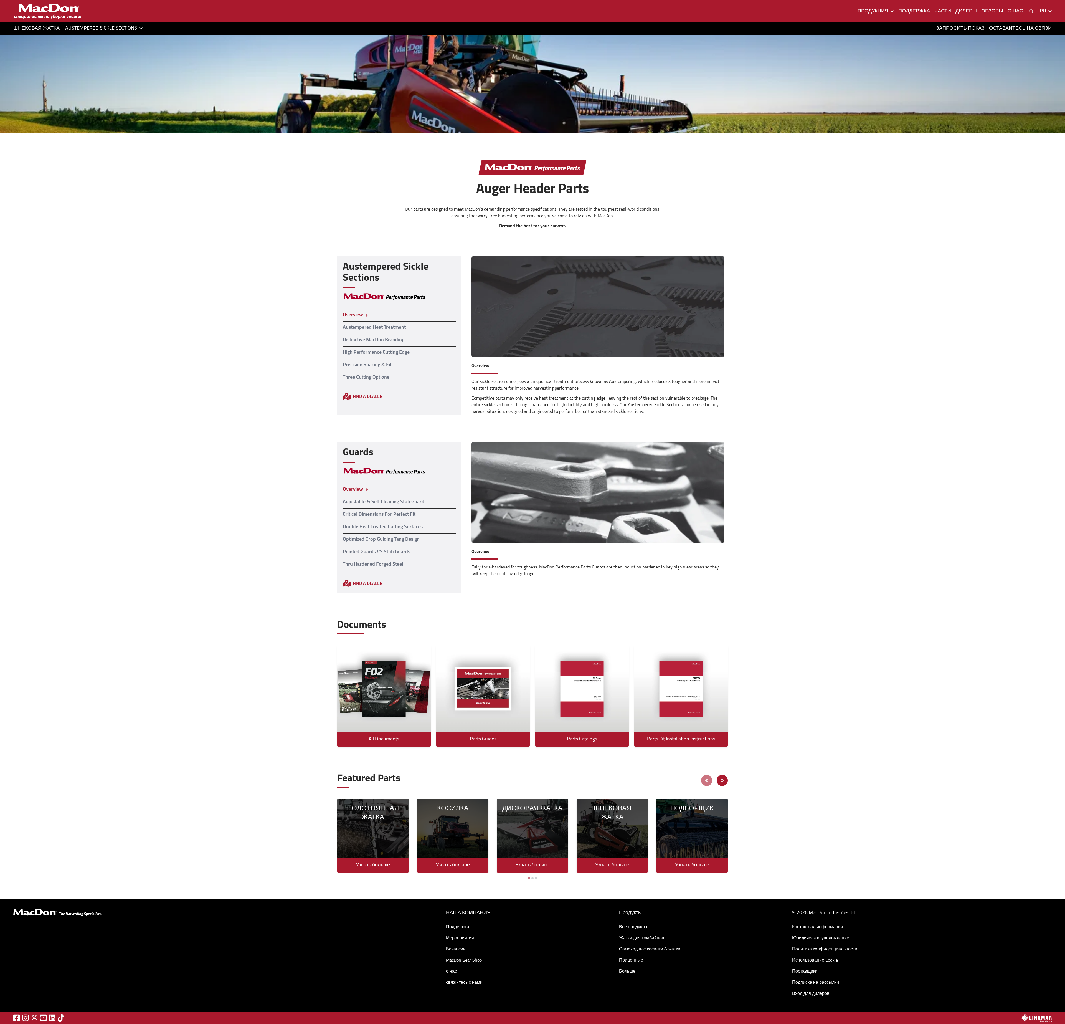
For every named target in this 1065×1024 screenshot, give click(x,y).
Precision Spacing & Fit (367, 365)
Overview (353, 315)
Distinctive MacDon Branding (373, 340)
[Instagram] (25, 1018)
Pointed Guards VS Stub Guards (376, 552)
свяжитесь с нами (464, 982)
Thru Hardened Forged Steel (373, 564)
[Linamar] (1036, 1018)
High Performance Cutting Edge (376, 352)
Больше (627, 971)
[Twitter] (34, 1017)
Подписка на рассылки (815, 982)
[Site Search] (1031, 11)
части (942, 11)
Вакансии (456, 949)
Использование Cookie (815, 960)
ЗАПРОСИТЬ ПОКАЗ (960, 28)
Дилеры (966, 11)
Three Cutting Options (366, 377)
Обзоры (992, 11)
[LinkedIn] (52, 1018)
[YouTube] (43, 1018)
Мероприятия (460, 938)
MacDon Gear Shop (464, 960)
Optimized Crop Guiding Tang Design (381, 539)
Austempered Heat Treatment (374, 327)
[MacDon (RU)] (48, 11)
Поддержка (457, 927)
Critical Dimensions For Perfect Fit (379, 514)
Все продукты (633, 927)
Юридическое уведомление (820, 938)
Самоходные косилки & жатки (649, 949)
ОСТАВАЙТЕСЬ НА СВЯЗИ (1020, 28)
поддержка (914, 11)
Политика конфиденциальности (824, 949)
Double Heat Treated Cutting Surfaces (383, 527)
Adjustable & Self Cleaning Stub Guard (383, 502)
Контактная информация (817, 927)
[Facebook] (16, 1018)
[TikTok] (61, 1018)
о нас (1015, 11)
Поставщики (805, 971)
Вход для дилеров (811, 994)
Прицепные (631, 960)
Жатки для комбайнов (641, 938)
